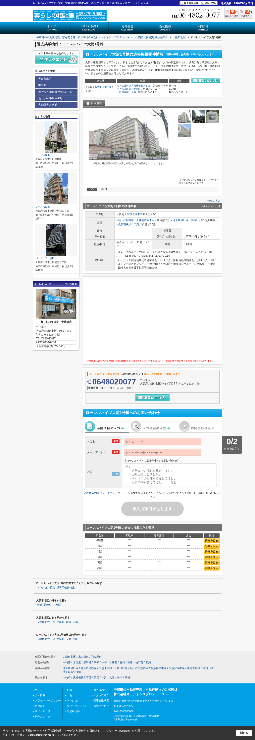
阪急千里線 (105, 668)
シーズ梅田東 (42, 206)
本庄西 (113, 662)
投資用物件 (73, 711)
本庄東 (108, 87)
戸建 (69, 689)
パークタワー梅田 (45, 258)
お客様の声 (99, 689)
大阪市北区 (98, 87)
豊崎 (122, 662)
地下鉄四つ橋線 (72, 671)
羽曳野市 (96, 656)
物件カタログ (42, 716)
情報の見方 (214, 200)
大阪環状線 (123, 92)
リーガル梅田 (42, 155)
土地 (69, 695)
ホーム (39, 689)
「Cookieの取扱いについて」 (41, 735)
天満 (133, 92)
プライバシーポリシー (115, 492)
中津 (130, 662)
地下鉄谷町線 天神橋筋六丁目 (55, 91)
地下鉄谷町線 (124, 85)
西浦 (148, 662)
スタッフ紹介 (101, 695)
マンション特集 (46, 587)
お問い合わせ (101, 705)
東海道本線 (193, 668)
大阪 (112, 677)
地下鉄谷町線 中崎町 (50, 98)
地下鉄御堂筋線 (139, 668)
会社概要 (40, 695)
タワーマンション (77, 705)
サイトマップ (42, 711)
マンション (73, 700)
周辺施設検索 (101, 700)
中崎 (104, 662)
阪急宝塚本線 (176, 668)
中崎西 (57, 604)
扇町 (39, 604)
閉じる (244, 732)
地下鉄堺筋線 (88, 668)
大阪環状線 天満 (47, 104)
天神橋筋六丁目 (141, 85)
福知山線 (208, 668)
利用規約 (91, 492)
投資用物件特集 (66, 587)
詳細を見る (211, 540)
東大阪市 (83, 656)
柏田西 (139, 662)
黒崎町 (47, 604)
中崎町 (137, 88)
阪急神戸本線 (158, 668)
